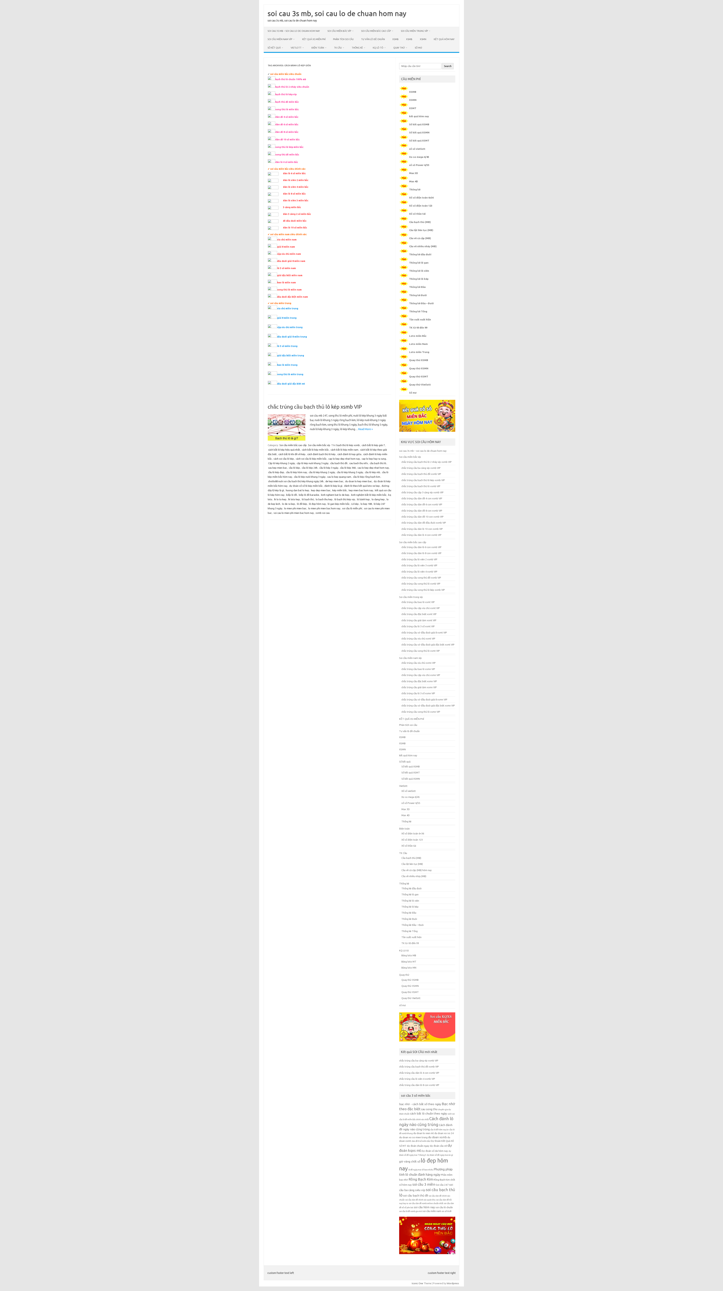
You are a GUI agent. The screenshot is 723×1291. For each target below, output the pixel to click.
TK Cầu (338, 47)
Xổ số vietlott (408, 791)
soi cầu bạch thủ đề (415, 1195)
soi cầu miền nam (431, 1211)
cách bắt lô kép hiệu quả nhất (284, 449)
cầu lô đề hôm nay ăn (439, 1129)
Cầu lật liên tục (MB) (421, 230)
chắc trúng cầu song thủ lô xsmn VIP (420, 711)
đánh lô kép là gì (333, 485)
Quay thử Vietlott (420, 384)
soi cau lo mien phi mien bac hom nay (294, 513)
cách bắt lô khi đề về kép (291, 454)
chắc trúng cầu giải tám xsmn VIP (419, 687)
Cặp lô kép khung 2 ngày (281, 463)
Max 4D (413, 181)
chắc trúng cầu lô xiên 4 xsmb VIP (419, 571)
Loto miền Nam (418, 344)
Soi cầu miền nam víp (280, 39)
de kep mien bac (334, 481)
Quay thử (399, 47)
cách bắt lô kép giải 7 (373, 445)
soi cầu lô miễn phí (352, 508)
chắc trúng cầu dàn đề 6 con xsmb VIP (421, 504)
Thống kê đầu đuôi (420, 254)
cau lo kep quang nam (339, 476)
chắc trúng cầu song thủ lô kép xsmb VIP (423, 589)
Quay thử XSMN (418, 368)
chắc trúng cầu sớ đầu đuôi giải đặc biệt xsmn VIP (428, 705)
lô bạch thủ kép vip (344, 499)
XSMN (423, 39)
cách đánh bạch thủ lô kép (321, 454)
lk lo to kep (280, 499)
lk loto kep (294, 499)
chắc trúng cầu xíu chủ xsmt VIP (418, 638)
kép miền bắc (339, 490)
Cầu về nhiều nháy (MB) (423, 246)
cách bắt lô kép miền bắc (315, 449)
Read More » (365, 429)
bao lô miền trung (287, 365)
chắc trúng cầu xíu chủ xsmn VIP (418, 662)
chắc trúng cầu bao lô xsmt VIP (418, 602)
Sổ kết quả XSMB (419, 124)
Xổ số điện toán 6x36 (421, 197)
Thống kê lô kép (419, 279)
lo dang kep (378, 499)
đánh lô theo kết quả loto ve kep (362, 485)
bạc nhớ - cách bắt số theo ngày (420, 1104)
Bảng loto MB (408, 955)
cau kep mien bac (277, 467)
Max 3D (413, 173)
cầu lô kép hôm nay (296, 472)
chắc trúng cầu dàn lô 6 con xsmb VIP (421, 547)
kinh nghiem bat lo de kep (335, 494)
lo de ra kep (288, 504)
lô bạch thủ (308, 499)
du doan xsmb (437, 1137)
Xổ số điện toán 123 (420, 205)
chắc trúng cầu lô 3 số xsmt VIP (418, 626)
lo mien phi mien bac (295, 508)
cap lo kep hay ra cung (374, 458)
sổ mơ (418, 47)
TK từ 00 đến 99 (418, 327)
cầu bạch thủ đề (338, 463)
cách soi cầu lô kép (284, 458)
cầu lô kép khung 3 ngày (350, 472)
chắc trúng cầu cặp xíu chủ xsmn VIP (420, 675)
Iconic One (417, 1283)
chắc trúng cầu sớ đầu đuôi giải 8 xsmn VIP (424, 699)
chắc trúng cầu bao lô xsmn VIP (418, 669)
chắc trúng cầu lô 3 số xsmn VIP (418, 693)
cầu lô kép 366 (348, 467)
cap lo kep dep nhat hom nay (344, 458)
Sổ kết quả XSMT (419, 140)
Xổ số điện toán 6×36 (412, 833)
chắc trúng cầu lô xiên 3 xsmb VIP (419, 565)
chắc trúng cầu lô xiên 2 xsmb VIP (419, 559)
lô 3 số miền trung (287, 346)
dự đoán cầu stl (438, 1145)
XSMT (412, 108)
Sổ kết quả (274, 47)
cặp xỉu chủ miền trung (290, 327)
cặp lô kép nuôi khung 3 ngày (312, 463)
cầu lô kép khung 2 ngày (322, 472)
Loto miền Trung (419, 352)
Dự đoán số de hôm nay (435, 1151)
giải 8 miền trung (287, 318)
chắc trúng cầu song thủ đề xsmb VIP (421, 577)
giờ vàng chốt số (409, 1161)
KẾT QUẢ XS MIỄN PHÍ (314, 39)
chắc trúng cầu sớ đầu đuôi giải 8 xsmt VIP (424, 632)
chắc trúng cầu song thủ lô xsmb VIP (420, 583)
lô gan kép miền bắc (338, 504)
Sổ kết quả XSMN (419, 132)
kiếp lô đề (291, 494)
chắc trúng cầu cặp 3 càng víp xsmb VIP (422, 492)
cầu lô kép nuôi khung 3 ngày (309, 476)
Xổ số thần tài (417, 213)
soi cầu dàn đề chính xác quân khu (420, 1200)
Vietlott (296, 47)
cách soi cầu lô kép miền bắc (311, 458)
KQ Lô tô (378, 47)
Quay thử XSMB (418, 360)
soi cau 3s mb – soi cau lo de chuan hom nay (294, 31)
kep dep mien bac (320, 490)
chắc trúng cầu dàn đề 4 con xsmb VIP (421, 498)
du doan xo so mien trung (413, 1137)
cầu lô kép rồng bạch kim (366, 476)
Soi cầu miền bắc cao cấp (376, 31)
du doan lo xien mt (423, 1133)
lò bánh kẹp (363, 499)
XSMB (395, 39)
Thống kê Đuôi (418, 295)
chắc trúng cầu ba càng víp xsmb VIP (421, 468)
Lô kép (355, 504)
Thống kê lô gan (419, 262)
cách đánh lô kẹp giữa (349, 454)
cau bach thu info (358, 463)
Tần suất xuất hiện (420, 319)
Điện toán (317, 47)
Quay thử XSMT (418, 376)
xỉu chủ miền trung (287, 308)
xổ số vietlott (417, 148)
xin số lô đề (446, 1211)
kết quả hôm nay (444, 39)
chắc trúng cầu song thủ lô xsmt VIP (420, 650)
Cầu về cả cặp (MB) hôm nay (416, 870)
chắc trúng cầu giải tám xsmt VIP (418, 620)
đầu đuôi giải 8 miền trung (292, 336)
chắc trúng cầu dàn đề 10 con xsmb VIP (422, 516)
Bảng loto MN (408, 967)
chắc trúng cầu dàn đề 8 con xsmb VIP (421, 510)
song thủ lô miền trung (290, 374)
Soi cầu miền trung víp (414, 31)
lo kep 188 (366, 504)
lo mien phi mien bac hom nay (324, 508)
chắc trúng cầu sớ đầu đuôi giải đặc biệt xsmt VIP (428, 644)
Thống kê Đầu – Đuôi (421, 303)
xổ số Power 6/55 (419, 165)
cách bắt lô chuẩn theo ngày (428, 1113)
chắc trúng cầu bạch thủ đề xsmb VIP (421, 474)
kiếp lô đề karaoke (309, 494)
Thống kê (357, 47)
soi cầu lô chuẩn (444, 1207)
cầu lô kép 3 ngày (328, 467)
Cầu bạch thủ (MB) (420, 222)
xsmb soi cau (323, 513)
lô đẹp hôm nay (317, 504)
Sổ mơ (412, 392)
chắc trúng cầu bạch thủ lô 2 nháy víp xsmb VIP (426, 462)
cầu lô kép (294, 467)
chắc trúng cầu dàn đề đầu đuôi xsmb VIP (423, 522)
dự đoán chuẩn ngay (418, 1145)
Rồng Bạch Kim (421, 1179)
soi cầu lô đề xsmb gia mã (410, 1211)
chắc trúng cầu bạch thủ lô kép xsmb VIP (315, 407)
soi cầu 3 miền (423, 1184)
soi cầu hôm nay (424, 1207)
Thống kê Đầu (417, 287)
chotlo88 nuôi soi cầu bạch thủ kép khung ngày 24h (295, 481)
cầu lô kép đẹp (276, 472)
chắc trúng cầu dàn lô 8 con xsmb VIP (421, 553)
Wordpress (453, 1283)
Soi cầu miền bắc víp (339, 31)
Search (447, 66)
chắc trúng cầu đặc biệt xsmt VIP (419, 614)
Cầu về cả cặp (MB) (420, 238)
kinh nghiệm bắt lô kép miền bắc (368, 494)
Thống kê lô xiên (419, 270)
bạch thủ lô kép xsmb (348, 445)
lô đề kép (302, 504)
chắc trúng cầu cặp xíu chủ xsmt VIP (420, 608)
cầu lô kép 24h (309, 467)
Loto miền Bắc (417, 336)
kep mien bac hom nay (361, 490)
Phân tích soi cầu (343, 39)
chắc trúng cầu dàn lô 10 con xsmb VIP (422, 529)
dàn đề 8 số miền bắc (421, 1141)
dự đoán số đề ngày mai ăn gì (440, 1155)
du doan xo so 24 (444, 1133)
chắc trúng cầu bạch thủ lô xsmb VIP (420, 486)
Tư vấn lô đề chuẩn (373, 39)
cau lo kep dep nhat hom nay (373, 467)
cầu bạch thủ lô (378, 463)
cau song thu (429, 1109)
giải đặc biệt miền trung (290, 355)
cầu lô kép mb (372, 472)
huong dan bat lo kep (297, 490)
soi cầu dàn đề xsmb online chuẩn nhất (426, 1203)
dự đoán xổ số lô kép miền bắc (306, 485)
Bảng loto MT (408, 961)
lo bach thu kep (324, 499)
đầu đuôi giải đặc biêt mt (291, 383)
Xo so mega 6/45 (419, 157)
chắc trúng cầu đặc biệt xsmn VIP (419, 681)
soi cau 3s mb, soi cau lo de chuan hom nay (337, 13)
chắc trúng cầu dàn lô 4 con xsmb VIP (421, 535)
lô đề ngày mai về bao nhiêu (420, 1170)
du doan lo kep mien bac (358, 481)
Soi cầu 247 (442, 1184)
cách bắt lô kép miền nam (344, 449)
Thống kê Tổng (418, 311)
